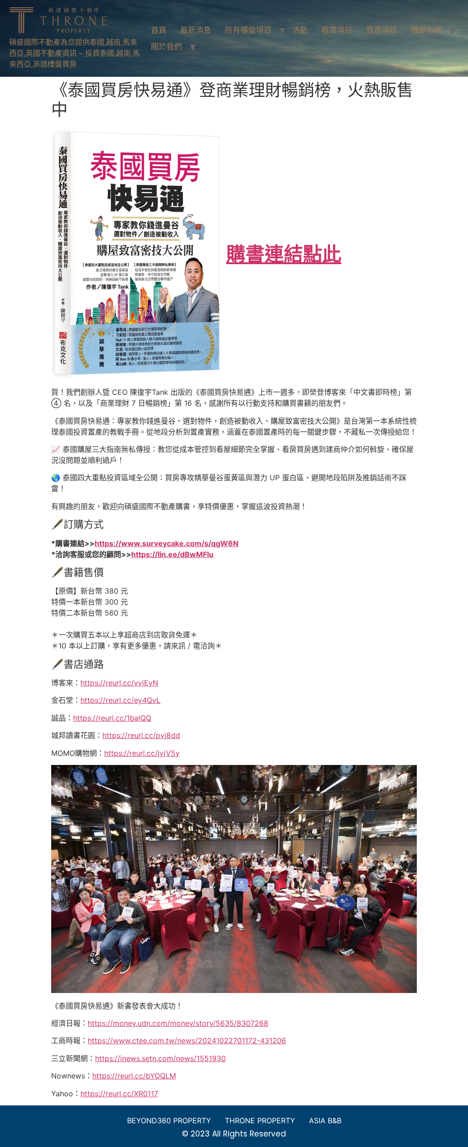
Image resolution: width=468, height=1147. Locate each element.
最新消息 (195, 30)
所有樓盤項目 (248, 30)
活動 (300, 30)
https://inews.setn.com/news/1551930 (160, 1058)
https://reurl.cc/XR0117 (119, 1093)
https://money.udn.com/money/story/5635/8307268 (178, 1023)
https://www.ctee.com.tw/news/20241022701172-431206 (187, 1040)
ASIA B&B (325, 1120)
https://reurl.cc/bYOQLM (134, 1075)
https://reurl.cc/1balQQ (112, 717)
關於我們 (166, 46)
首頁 (158, 30)
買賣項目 (381, 30)
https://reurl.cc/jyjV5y (142, 753)
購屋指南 (426, 30)
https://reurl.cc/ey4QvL (120, 700)
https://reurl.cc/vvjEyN (119, 682)
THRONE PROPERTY (260, 1120)
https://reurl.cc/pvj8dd (141, 735)
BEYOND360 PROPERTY (169, 1120)
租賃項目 (336, 30)
